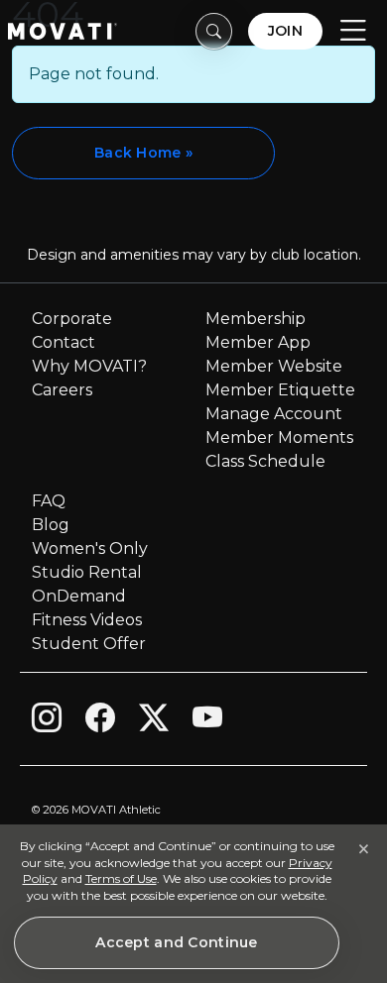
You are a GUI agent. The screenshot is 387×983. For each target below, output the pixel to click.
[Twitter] (154, 722)
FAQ (48, 501)
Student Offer (89, 643)
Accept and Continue (176, 942)
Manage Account (273, 413)
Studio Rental (87, 572)
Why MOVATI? (89, 366)
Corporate (72, 318)
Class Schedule (265, 461)
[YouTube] (207, 722)
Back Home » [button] (143, 153)
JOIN (285, 31)
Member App (258, 342)
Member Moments (279, 437)
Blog (50, 524)
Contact (63, 342)
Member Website (273, 366)
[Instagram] (47, 722)
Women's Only (90, 548)
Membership (255, 318)
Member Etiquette (280, 390)
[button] (214, 32)
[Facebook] (100, 722)
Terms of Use (121, 878)
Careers (62, 390)
